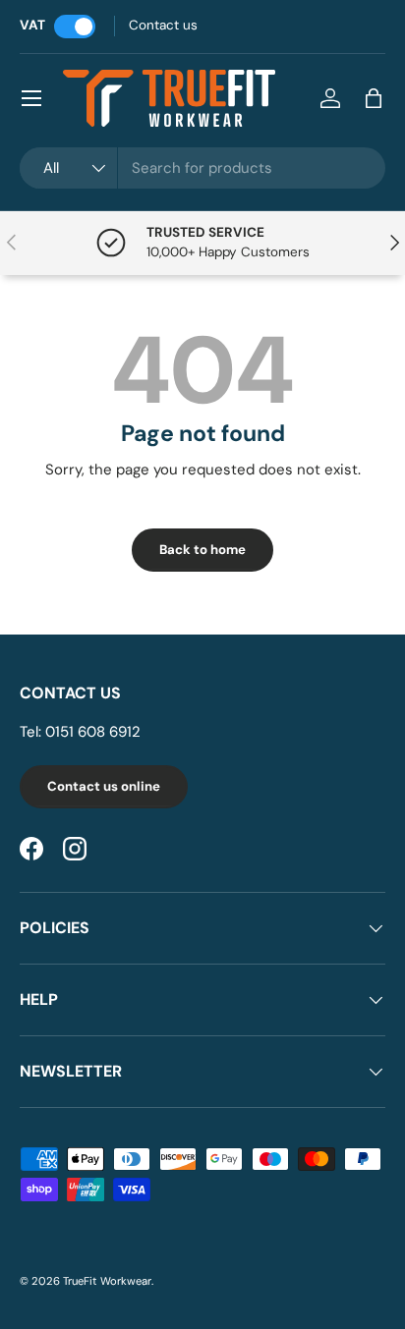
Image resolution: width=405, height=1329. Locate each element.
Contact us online (103, 786)
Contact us (163, 25)
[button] (373, 98)
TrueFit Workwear (107, 1281)
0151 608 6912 (93, 732)
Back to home (202, 549)
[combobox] (202, 168)
